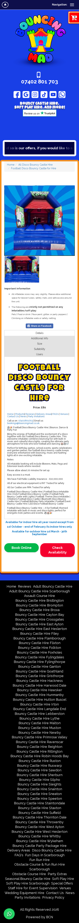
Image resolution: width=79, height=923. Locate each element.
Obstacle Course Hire (29, 874)
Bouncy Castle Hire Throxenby (39, 822)
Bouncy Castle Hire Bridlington (39, 600)
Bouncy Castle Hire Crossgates (39, 619)
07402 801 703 (39, 81)
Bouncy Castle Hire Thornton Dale (40, 817)
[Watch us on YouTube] (53, 94)
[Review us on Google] (26, 94)
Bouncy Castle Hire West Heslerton (39, 832)
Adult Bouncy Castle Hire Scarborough (39, 591)
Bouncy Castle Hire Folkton (39, 648)
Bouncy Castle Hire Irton (39, 704)
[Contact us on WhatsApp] (9, 913)
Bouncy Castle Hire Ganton (39, 666)
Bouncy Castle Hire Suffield (39, 813)
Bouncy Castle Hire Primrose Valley (39, 737)
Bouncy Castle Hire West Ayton (39, 827)
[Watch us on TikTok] (44, 94)
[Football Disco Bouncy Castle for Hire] (39, 220)
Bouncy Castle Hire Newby (39, 732)
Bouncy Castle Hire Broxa (39, 610)
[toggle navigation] (72, 5)
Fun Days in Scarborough (44, 855)
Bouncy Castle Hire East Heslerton (39, 629)
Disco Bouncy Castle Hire (52, 850)
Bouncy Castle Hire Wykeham (39, 841)
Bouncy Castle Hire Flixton (39, 643)
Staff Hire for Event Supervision (33, 888)
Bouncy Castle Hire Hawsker (39, 690)
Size (39, 343)
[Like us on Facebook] (17, 94)
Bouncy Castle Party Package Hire (39, 846)
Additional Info (39, 338)
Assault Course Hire (39, 596)
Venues (64, 414)
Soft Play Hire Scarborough (27, 883)
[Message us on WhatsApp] (62, 94)
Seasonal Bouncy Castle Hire (27, 879)
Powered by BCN (39, 917)
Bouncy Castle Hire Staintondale (39, 803)
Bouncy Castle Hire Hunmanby (39, 695)
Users (39, 354)
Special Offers (62, 883)
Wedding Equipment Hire (24, 893)
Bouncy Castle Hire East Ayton (39, 624)
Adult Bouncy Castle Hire (52, 586)
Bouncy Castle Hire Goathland (39, 671)
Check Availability (57, 550)
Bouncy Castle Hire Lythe (39, 718)
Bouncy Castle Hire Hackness (39, 681)
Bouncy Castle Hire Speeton (39, 798)
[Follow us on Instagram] (35, 94)
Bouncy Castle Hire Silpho (39, 780)
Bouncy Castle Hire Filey (39, 633)
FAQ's (55, 414)
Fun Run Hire (39, 860)
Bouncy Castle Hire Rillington (39, 751)
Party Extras (57, 874)
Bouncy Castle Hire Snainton (39, 789)
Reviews (30, 414)
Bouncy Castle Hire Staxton (39, 808)
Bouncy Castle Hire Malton (40, 723)
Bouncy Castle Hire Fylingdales (39, 657)
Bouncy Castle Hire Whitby (39, 836)
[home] (5, 5)
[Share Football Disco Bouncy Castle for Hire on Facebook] (39, 325)
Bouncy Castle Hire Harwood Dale (39, 685)
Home (10, 164)
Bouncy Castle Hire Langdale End (39, 709)
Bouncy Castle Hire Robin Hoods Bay (39, 756)
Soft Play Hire (63, 879)
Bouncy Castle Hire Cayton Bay (39, 615)
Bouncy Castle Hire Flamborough (39, 638)
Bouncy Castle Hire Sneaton (39, 794)
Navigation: (59, 4)
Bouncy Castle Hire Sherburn (39, 775)
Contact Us (13, 416)
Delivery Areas (43, 414)
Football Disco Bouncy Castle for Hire (33, 168)
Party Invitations (36, 416)
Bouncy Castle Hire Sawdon (39, 770)
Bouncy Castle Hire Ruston (40, 761)
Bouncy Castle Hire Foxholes (39, 652)
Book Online (22, 548)
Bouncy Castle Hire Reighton (39, 747)
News (23, 416)
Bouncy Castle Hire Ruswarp (39, 765)
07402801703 (25, 420)
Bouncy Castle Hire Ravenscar (39, 742)
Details (40, 333)
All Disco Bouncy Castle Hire (35, 164)
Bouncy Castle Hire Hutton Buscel (39, 699)
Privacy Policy (53, 897)
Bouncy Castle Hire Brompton (39, 605)
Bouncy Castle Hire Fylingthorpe (39, 662)
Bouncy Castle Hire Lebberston (39, 714)
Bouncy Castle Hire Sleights (39, 784)
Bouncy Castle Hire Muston (39, 728)
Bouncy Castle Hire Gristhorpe (40, 676)
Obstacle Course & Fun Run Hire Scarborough (39, 866)
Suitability (39, 349)
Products (19, 414)
